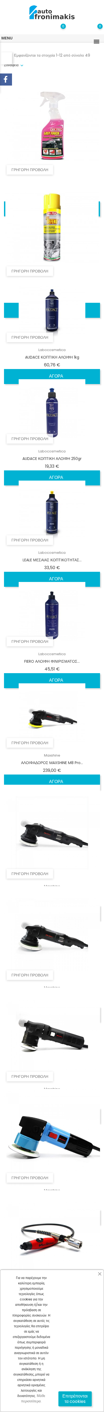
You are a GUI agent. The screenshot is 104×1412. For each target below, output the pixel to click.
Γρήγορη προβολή (29, 169)
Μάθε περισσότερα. (33, 1398)
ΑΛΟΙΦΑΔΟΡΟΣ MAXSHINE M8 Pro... (52, 762)
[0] (94, 30)
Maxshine (52, 755)
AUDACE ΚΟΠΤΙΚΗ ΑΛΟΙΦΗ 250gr (52, 458)
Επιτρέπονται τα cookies (75, 1398)
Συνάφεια (11, 65)
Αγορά (55, 376)
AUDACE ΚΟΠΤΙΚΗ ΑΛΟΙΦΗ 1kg (52, 357)
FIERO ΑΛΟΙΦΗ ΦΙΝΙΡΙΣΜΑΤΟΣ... (52, 661)
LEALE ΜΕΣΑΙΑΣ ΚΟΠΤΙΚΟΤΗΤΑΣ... (52, 560)
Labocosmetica (52, 349)
